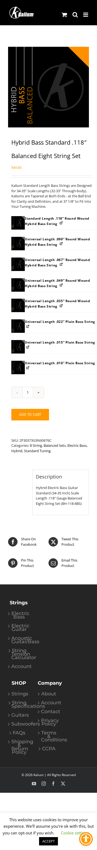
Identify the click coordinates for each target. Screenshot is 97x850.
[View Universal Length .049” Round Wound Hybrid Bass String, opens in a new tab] (61, 285)
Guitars (19, 715)
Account (19, 666)
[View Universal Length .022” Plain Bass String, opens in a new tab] (28, 326)
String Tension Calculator (19, 654)
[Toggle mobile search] (75, 14)
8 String (36, 445)
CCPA (49, 749)
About (48, 694)
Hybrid (16, 450)
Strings (19, 694)
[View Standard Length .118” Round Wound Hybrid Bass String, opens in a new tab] (61, 223)
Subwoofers (19, 724)
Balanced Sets (55, 445)
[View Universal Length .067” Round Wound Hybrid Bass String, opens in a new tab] (61, 264)
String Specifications (19, 704)
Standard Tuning (37, 450)
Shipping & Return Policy (19, 747)
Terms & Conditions (49, 736)
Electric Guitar (19, 627)
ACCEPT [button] (48, 841)
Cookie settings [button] (75, 832)
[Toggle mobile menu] (86, 14)
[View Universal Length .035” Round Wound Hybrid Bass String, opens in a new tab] (61, 305)
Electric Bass (77, 445)
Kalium (38, 775)
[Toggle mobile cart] (64, 14)
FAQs (19, 733)
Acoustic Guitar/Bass (19, 640)
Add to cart (30, 414)
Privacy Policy (49, 722)
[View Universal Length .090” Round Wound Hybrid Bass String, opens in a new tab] (61, 244)
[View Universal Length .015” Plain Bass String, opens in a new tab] (28, 347)
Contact (49, 711)
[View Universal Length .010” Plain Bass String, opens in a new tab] (28, 368)
